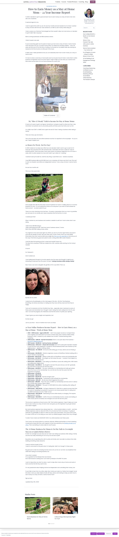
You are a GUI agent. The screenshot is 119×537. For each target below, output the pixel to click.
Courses (63, 2)
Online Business (87, 77)
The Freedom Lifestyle (51, 6)
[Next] (76, 509)
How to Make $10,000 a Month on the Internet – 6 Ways (89, 36)
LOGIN (92, 2)
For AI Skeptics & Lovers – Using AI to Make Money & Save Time (89, 54)
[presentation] (37, 505)
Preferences (108, 533)
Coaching (81, 2)
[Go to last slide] (27, 509)
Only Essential (101, 533)
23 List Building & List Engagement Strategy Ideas (89, 60)
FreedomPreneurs (72, 2)
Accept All (94, 533)
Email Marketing (87, 72)
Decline (115, 533)
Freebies (57, 2)
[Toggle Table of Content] (57, 116)
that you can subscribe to (61, 236)
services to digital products (35, 341)
